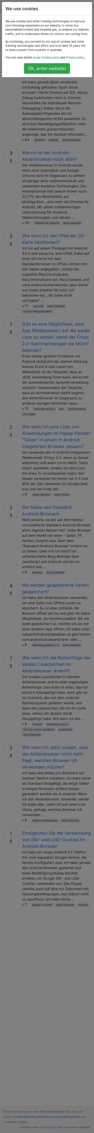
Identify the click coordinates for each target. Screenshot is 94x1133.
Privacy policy (75, 57)
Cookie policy (50, 57)
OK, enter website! (47, 68)
